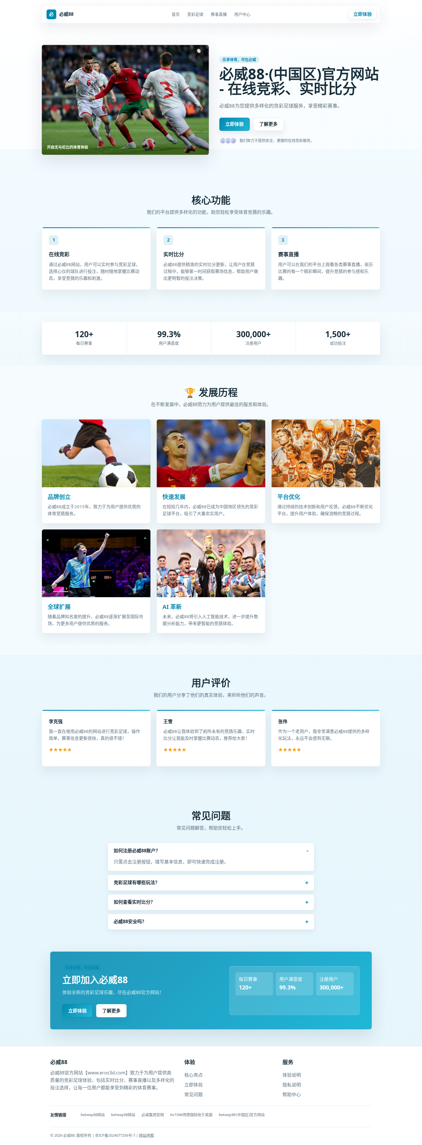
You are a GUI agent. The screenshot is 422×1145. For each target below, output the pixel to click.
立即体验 (362, 14)
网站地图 (146, 1135)
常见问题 (193, 1094)
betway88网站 (93, 1114)
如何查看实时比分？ (134, 902)
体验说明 (291, 1075)
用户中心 (242, 14)
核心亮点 (193, 1075)
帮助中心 (291, 1094)
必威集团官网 (153, 1114)
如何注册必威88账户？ (137, 850)
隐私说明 (291, 1085)
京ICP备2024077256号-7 (115, 1135)
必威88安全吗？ (130, 921)
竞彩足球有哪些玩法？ (137, 882)
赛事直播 (219, 14)
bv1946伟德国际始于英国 (191, 1114)
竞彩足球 (195, 14)
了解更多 (268, 124)
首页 (176, 14)
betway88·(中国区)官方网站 (242, 1114)
